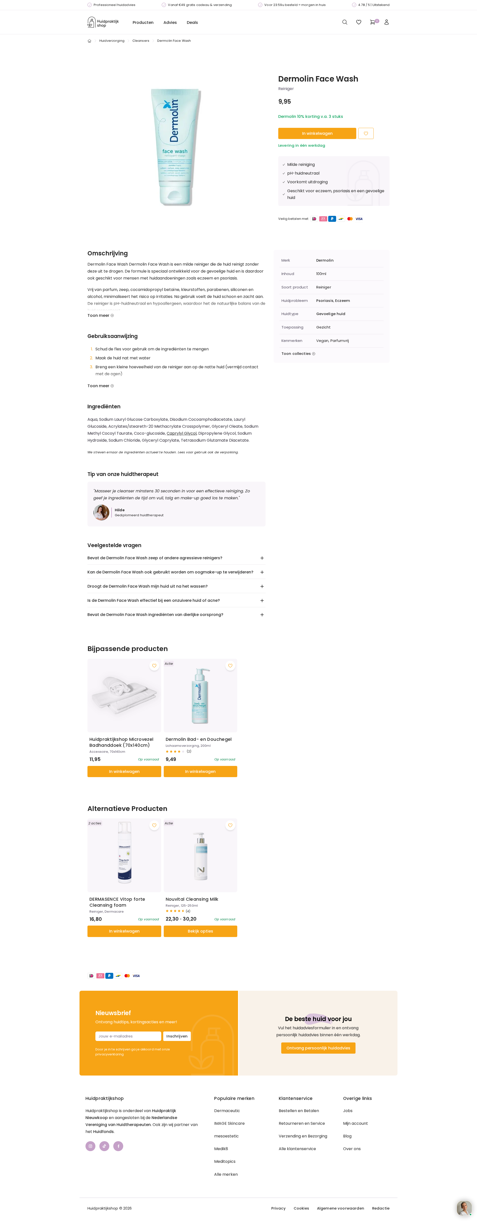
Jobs (348, 1111)
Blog (347, 1136)
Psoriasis (324, 300)
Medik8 (221, 1149)
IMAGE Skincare (229, 1123)
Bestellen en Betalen (299, 1111)
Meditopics (225, 1161)
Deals (192, 22)
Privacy (278, 1208)
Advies (170, 22)
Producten (143, 22)
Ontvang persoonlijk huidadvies (318, 1048)
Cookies (301, 1208)
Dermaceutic (227, 1111)
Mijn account (355, 1123)
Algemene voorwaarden (340, 1208)
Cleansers (140, 41)
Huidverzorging (111, 41)
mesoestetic (226, 1136)
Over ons (352, 1149)
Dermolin (325, 260)
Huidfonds (103, 1131)
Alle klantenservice (297, 1149)
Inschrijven (177, 1036)
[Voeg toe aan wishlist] (154, 666)
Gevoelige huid (331, 313)
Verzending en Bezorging (303, 1136)
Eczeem (342, 300)
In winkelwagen (317, 133)
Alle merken (226, 1174)
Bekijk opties (200, 931)
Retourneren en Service (302, 1123)
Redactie (381, 1208)
